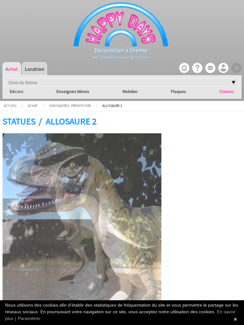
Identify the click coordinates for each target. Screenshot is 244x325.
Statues (226, 91)
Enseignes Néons (73, 91)
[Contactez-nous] (209, 68)
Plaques (178, 91)
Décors (17, 91)
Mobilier (130, 91)
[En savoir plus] (196, 68)
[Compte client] (222, 68)
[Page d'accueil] (183, 68)
